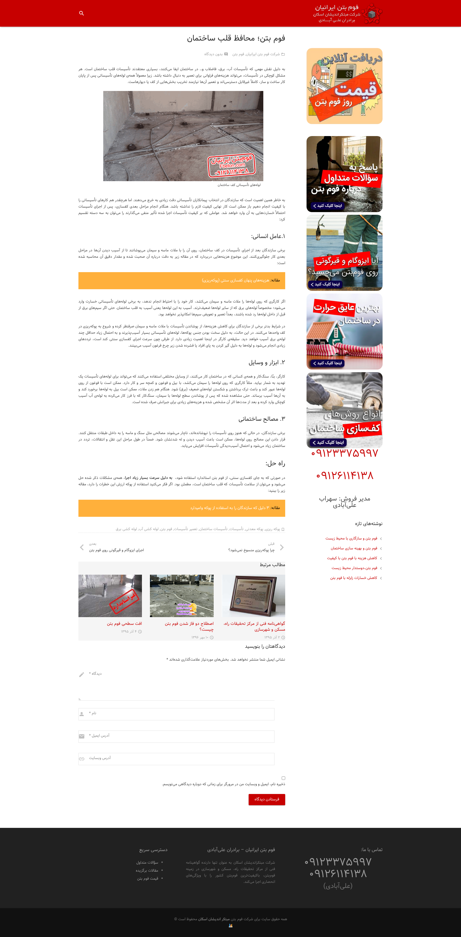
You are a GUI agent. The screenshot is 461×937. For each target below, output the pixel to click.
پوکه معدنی (254, 529)
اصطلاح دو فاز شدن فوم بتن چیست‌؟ (189, 626)
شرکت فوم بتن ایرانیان (263, 54)
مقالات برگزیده (147, 871)
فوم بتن (238, 54)
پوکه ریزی (272, 529)
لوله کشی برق (126, 529)
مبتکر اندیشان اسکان (214, 919)
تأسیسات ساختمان (213, 529)
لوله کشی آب (148, 529)
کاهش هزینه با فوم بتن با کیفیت (352, 558)
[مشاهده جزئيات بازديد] (231, 926)
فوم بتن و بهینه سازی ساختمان (354, 548)
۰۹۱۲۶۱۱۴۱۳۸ (345, 476)
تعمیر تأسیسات (185, 529)
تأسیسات (236, 529)
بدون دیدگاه (213, 54)
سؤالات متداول (147, 863)
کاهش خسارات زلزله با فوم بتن (353, 578)
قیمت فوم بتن (147, 879)
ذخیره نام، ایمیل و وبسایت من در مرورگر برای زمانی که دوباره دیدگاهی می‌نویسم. (223, 784)
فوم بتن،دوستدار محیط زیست (354, 568)
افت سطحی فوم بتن (124, 623)
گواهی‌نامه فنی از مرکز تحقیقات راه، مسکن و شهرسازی (254, 626)
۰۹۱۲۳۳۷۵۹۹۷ (345, 454)
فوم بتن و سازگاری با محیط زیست (351, 538)
